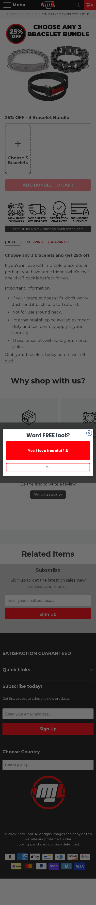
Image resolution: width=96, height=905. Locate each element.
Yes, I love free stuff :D (48, 450)
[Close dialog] (89, 433)
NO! (48, 467)
